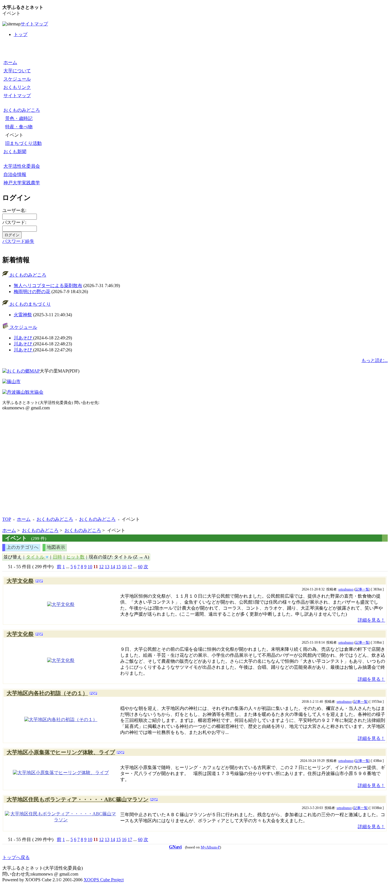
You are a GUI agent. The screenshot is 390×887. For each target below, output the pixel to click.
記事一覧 (362, 589)
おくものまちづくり (30, 304)
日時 (57, 556)
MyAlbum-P (210, 847)
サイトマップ (34, 23)
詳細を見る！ (371, 620)
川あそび (23, 337)
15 (118, 566)
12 (101, 566)
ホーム (10, 62)
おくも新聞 (14, 151)
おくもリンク (17, 87)
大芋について (17, 70)
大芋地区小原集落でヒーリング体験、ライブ (61, 752)
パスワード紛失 (18, 241)
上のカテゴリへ (23, 547)
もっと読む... (374, 360)
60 (140, 566)
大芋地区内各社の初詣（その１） (47, 693)
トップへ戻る (16, 857)
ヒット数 (75, 556)
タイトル (35, 556)
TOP (6, 519)
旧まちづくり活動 (23, 143)
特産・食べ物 (19, 126)
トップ (20, 34)
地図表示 (56, 547)
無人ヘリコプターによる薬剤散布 (48, 285)
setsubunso (345, 589)
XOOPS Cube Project (104, 879)
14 (112, 566)
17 (130, 566)
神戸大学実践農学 (21, 182)
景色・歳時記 (19, 118)
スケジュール (17, 79)
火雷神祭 (23, 314)
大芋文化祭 (20, 581)
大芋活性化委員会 (21, 166)
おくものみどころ (21, 110)
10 (90, 566)
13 (107, 566)
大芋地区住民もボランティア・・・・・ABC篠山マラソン (77, 799)
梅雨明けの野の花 (32, 291)
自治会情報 (14, 174)
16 (124, 566)
